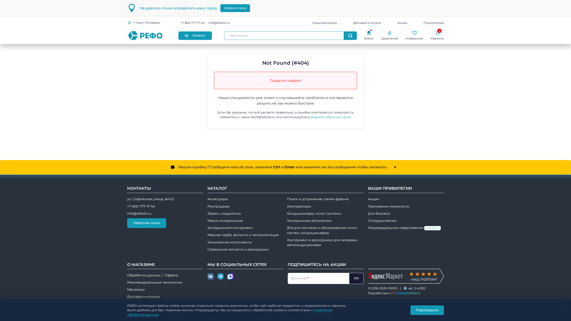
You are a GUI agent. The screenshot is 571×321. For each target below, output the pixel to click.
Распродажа (218, 206)
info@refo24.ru (219, 23)
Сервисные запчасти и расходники (238, 249)
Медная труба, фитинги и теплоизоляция (243, 235)
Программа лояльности (388, 206)
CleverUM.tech (408, 293)
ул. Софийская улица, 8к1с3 (150, 199)
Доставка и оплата (367, 23)
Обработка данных (144, 275)
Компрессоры (299, 206)
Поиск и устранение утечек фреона (318, 199)
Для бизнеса (379, 214)
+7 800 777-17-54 (193, 23)
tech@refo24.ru (263, 117)
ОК (356, 278)
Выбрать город (235, 8)
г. (146, 22)
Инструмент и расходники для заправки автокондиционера (322, 242)
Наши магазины (324, 23)
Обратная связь (146, 223)
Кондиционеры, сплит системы (314, 214)
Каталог (198, 35)
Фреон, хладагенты (224, 214)
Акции (402, 23)
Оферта (171, 275)
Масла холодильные (225, 221)
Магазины (136, 290)
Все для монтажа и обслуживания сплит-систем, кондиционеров (322, 230)
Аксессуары (217, 199)
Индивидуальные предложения (403, 228)
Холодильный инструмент (230, 228)
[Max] (230, 276)
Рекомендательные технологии (154, 282)
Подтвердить (427, 310)
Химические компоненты (229, 242)
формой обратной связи (331, 117)
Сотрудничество (382, 221)
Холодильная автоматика (309, 221)
